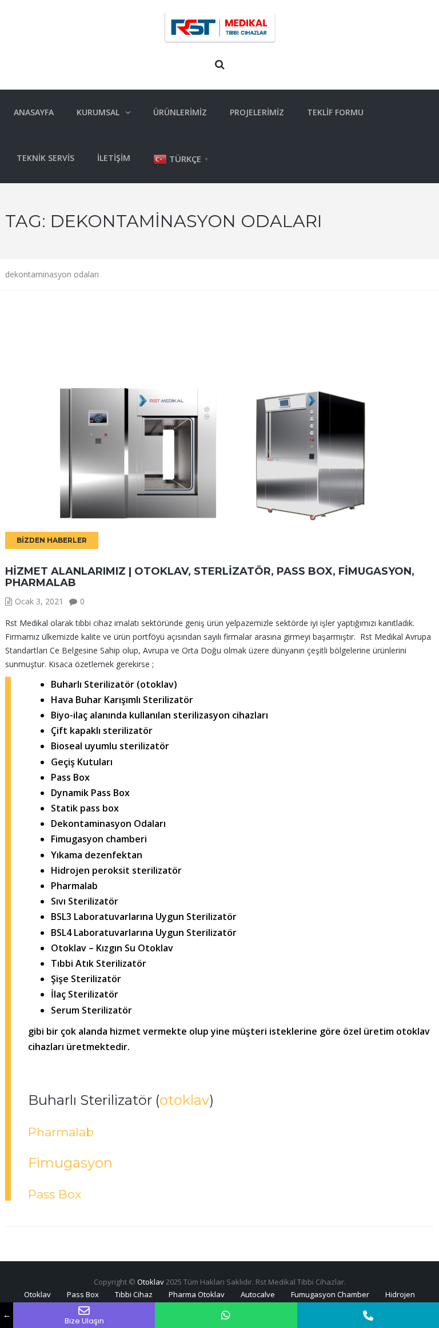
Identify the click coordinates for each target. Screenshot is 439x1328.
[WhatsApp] (226, 1315)
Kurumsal (98, 112)
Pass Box (54, 1194)
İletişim (113, 157)
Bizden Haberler (52, 540)
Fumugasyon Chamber (330, 1294)
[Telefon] (368, 1315)
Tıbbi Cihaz (134, 1294)
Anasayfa (34, 112)
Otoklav (150, 1282)
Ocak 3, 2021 (39, 601)
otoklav (184, 1100)
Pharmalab (61, 1132)
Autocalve (258, 1294)
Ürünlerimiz (180, 112)
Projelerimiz (257, 112)
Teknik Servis (45, 157)
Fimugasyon (70, 1163)
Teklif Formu (335, 112)
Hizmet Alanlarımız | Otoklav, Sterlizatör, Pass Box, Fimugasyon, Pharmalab (209, 577)
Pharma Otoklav (197, 1294)
